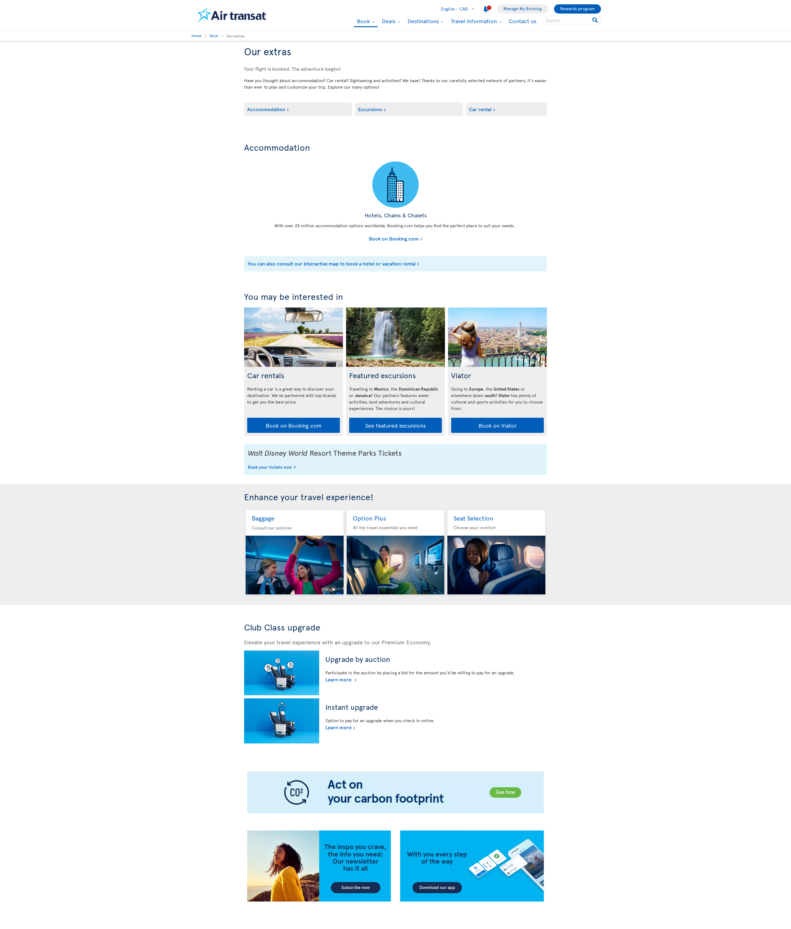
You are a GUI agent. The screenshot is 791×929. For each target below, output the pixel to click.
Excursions (370, 109)
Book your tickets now (270, 467)
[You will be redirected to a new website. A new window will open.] (395, 184)
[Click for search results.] (595, 20)
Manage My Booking (522, 8)
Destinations (422, 21)
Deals (388, 21)
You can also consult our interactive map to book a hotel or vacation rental (332, 263)
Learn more (339, 679)
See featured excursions (395, 425)
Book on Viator (498, 425)
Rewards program (577, 8)
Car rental (480, 109)
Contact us (522, 21)
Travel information (473, 21)
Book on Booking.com (333, 238)
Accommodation (266, 109)
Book (362, 21)
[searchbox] (571, 20)
